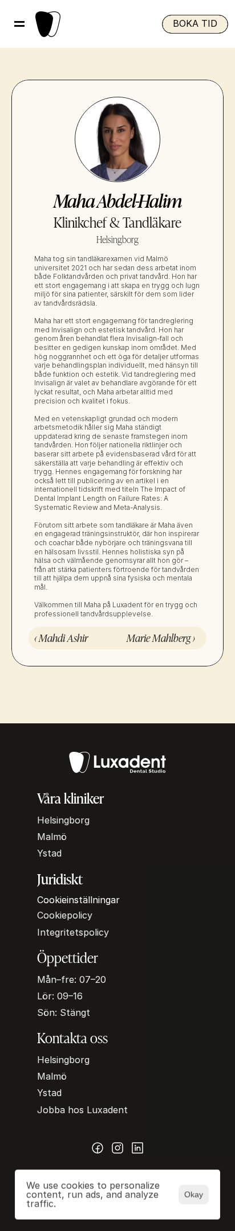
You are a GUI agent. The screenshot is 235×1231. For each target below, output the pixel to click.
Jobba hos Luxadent (82, 1109)
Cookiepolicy (64, 915)
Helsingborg (63, 820)
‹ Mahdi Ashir (61, 637)
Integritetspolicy (73, 932)
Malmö (52, 836)
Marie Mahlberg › (161, 637)
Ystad (49, 853)
